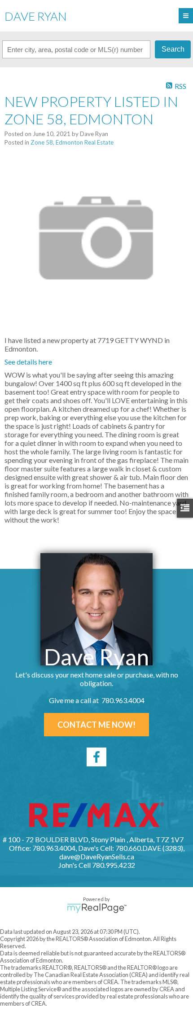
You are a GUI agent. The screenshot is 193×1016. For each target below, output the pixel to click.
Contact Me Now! (96, 725)
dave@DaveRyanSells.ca (96, 856)
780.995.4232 (113, 865)
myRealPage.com (96, 908)
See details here (28, 361)
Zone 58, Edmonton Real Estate (72, 142)
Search (173, 49)
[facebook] (96, 757)
